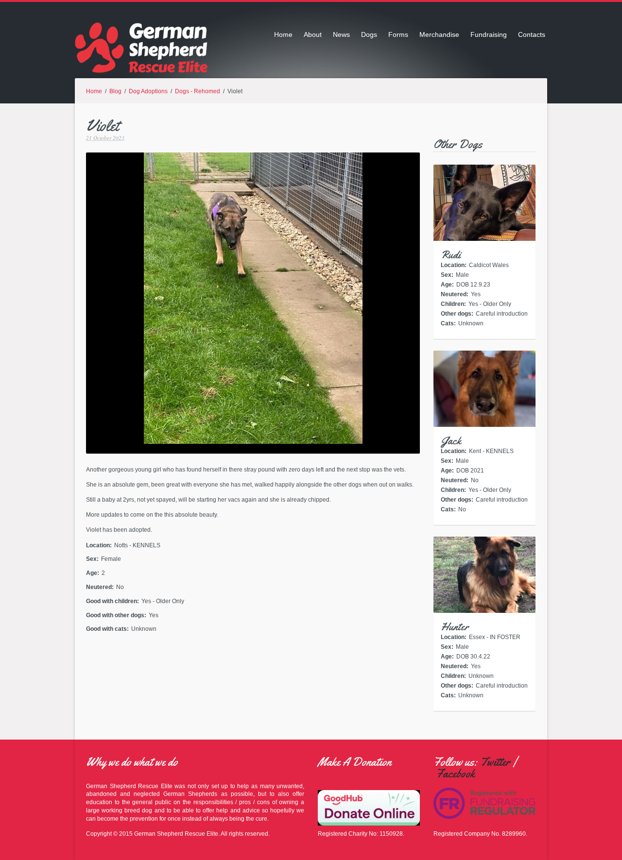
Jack (451, 441)
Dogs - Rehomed (197, 91)
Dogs (369, 34)
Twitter (495, 762)
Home (283, 34)
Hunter (454, 627)
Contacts (531, 34)
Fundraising (488, 34)
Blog (115, 91)
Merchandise (439, 34)
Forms (398, 34)
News (341, 34)
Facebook (455, 773)
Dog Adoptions (148, 91)
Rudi (450, 255)
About (313, 34)
